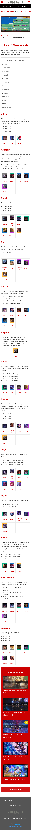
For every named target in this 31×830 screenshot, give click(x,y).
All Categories (22, 11)
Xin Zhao (4, 326)
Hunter (6, 86)
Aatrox (5, 663)
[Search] (2, 2)
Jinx (26, 611)
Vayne (12, 611)
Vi (26, 224)
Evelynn (11, 571)
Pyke (11, 181)
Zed (5, 571)
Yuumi (12, 519)
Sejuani (12, 663)
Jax (19, 315)
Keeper (6, 89)
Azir (15, 356)
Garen (5, 653)
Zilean (5, 531)
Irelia (4, 143)
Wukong (11, 653)
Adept (6, 64)
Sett (19, 236)
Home (3, 11)
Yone (19, 143)
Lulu (26, 477)
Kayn (19, 571)
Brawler (6, 71)
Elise (4, 431)
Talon (4, 192)
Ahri (12, 489)
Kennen (19, 431)
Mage (6, 93)
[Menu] (28, 2)
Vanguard (7, 107)
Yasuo (12, 315)
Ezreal (5, 280)
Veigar (5, 489)
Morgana (26, 268)
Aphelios (4, 392)
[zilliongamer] (15, 2)
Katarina (26, 181)
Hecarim (19, 653)
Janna (5, 519)
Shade (6, 100)
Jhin (4, 621)
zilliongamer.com (21, 818)
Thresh (26, 653)
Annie (19, 477)
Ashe (19, 392)
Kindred (12, 392)
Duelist (6, 78)
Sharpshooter (8, 104)
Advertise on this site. (15, 826)
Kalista (26, 315)
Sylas (19, 224)
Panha (16, 36)
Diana (5, 181)
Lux (12, 268)
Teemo (19, 611)
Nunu (4, 236)
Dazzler (6, 75)
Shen (11, 143)
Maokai (4, 224)
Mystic (6, 97)
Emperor (7, 82)
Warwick (12, 236)
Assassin (7, 68)
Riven (26, 431)
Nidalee (4, 611)
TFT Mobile (11, 11)
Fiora (4, 315)
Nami (4, 477)
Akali (19, 181)
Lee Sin (12, 326)
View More (15, 789)
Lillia (19, 489)
